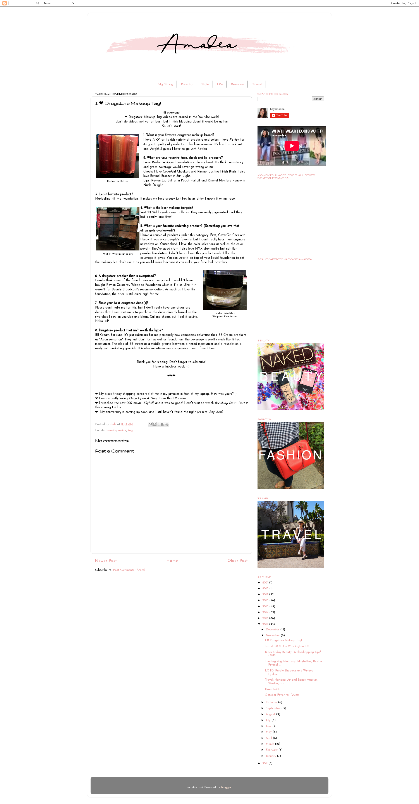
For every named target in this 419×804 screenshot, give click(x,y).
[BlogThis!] (154, 424)
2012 (265, 624)
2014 (265, 612)
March (270, 744)
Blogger (226, 787)
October (272, 702)
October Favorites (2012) (282, 695)
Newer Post (106, 561)
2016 (265, 600)
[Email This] (150, 424)
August (271, 714)
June (269, 726)
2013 (265, 618)
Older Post (237, 561)
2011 (265, 763)
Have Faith (272, 689)
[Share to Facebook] (163, 424)
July (268, 720)
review (122, 430)
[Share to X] (158, 424)
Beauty (186, 84)
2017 (265, 594)
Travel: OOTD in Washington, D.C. (288, 646)
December (273, 629)
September (273, 708)
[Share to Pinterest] (167, 424)
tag (130, 430)
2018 (265, 588)
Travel (257, 84)
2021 (265, 582)
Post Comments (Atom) (129, 570)
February (272, 750)
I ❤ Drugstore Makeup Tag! (283, 640)
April (269, 738)
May (269, 732)
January (271, 756)
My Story (165, 84)
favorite (111, 430)
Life (220, 84)
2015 (265, 606)
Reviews (237, 84)
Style (205, 84)
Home (172, 561)
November (273, 635)
